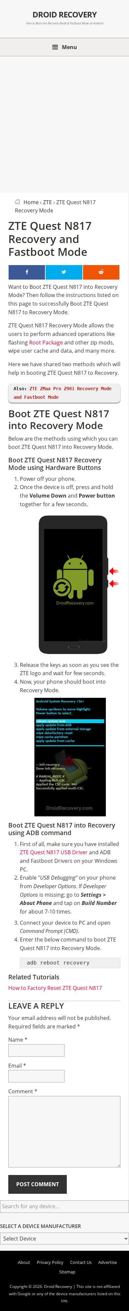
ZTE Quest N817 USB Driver (54, 852)
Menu (69, 47)
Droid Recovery (64, 14)
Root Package (46, 342)
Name (17, 1039)
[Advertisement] (64, 123)
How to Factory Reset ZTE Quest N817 (55, 988)
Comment (22, 1091)
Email (17, 1065)
